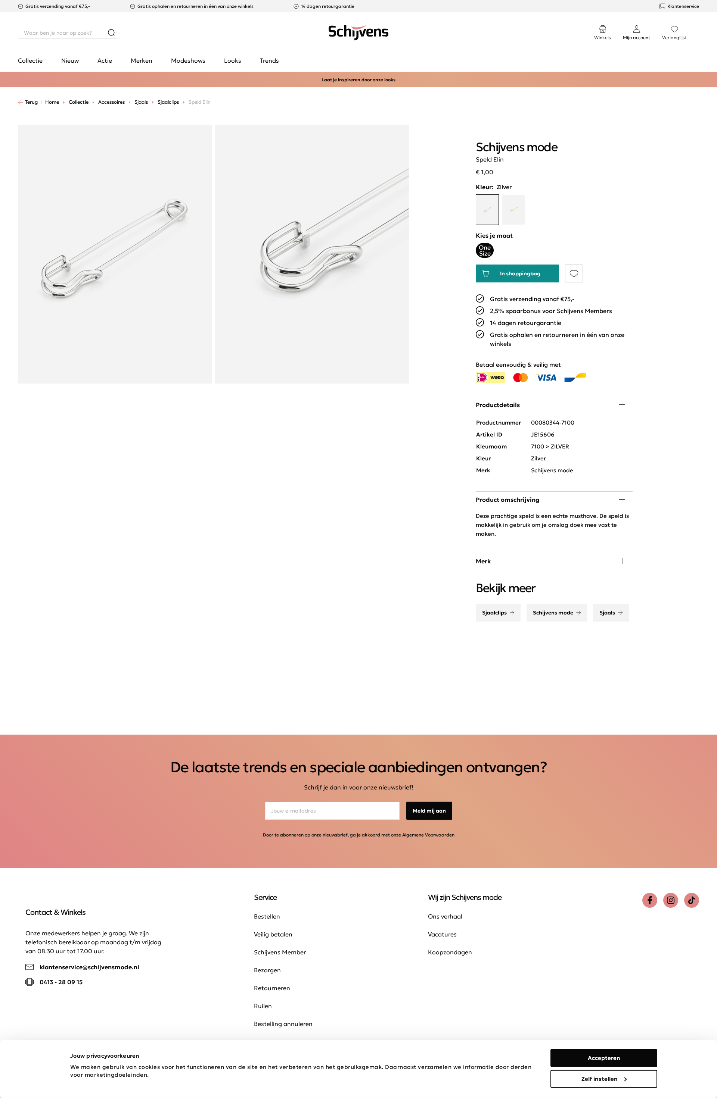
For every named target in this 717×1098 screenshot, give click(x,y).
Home (52, 102)
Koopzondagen (450, 952)
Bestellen (267, 916)
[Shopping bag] (698, 25)
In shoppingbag (520, 273)
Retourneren (272, 988)
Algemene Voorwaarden (428, 835)
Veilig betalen (273, 934)
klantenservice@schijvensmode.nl (89, 967)
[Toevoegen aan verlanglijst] (574, 273)
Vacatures (442, 934)
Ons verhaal (445, 916)
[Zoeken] (111, 33)
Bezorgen (267, 970)
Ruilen (263, 1006)
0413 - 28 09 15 (61, 982)
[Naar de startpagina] (358, 33)
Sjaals (607, 612)
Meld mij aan (429, 810)
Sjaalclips (494, 612)
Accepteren (604, 1057)
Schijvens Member (280, 952)
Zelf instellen (599, 1078)
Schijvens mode (553, 612)
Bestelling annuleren (283, 1023)
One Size (485, 250)
